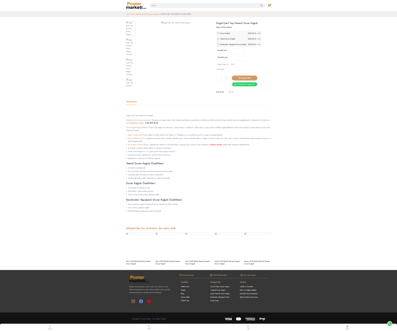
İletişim (183, 290)
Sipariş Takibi (185, 297)
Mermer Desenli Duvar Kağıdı (147, 14)
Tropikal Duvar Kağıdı (218, 290)
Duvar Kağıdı (225, 33)
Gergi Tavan (214, 300)
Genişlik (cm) (222, 50)
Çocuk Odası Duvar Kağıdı (220, 286)
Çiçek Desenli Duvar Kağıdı (220, 293)
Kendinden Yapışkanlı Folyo (219, 297)
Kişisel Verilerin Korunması (249, 297)
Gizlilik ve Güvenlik (246, 286)
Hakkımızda (185, 286)
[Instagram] (133, 301)
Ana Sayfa (130, 14)
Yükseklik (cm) (222, 57)
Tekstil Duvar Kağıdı (227, 39)
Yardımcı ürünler (216, 144)
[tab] (131, 102)
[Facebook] (141, 301)
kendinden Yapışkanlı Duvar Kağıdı (233, 44)
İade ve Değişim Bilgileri (248, 290)
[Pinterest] (149, 301)
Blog (182, 293)
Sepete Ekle (246, 78)
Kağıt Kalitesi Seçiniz (224, 27)
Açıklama (131, 101)
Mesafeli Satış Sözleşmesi (249, 293)
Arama (263, 5)
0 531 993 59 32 (151, 123)
